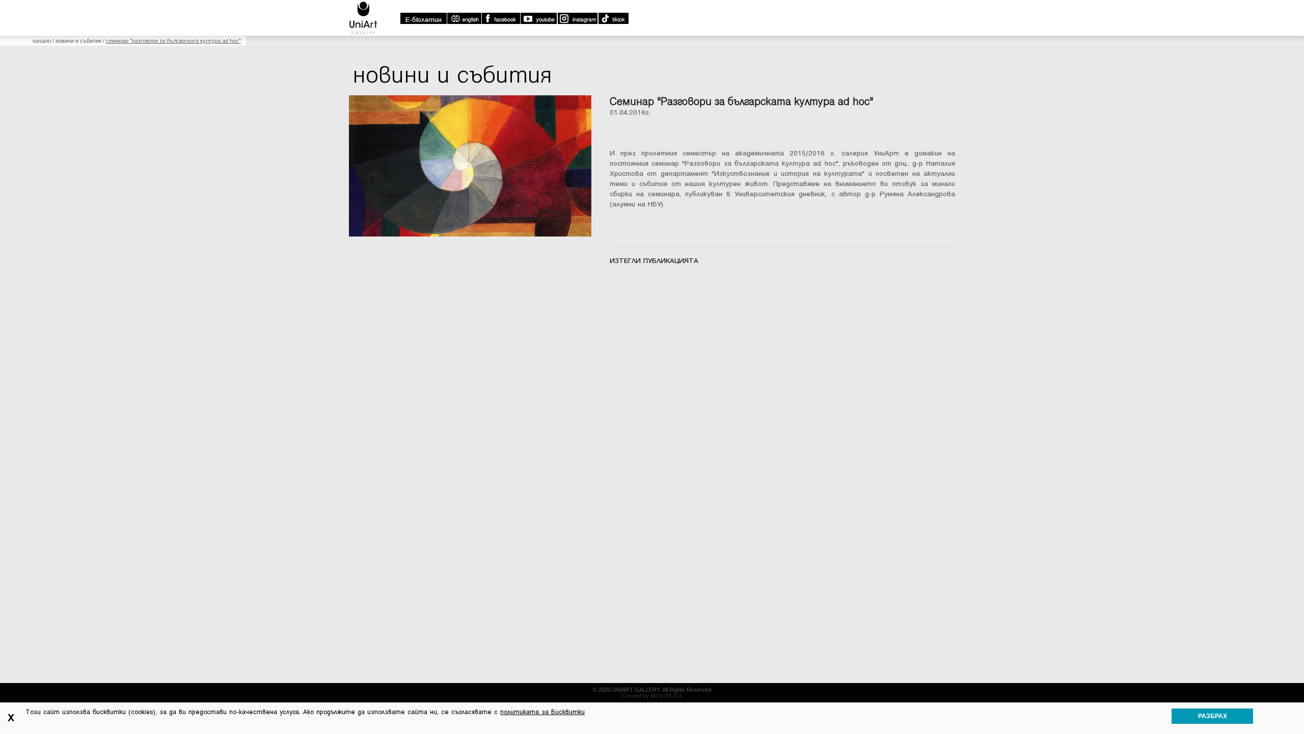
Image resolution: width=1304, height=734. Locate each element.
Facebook (500, 18)
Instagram (577, 18)
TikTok (613, 18)
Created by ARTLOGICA (652, 696)
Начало (42, 41)
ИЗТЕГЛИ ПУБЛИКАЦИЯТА (654, 261)
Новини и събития (78, 41)
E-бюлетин (423, 19)
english (464, 18)
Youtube (538, 18)
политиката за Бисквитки (542, 712)
